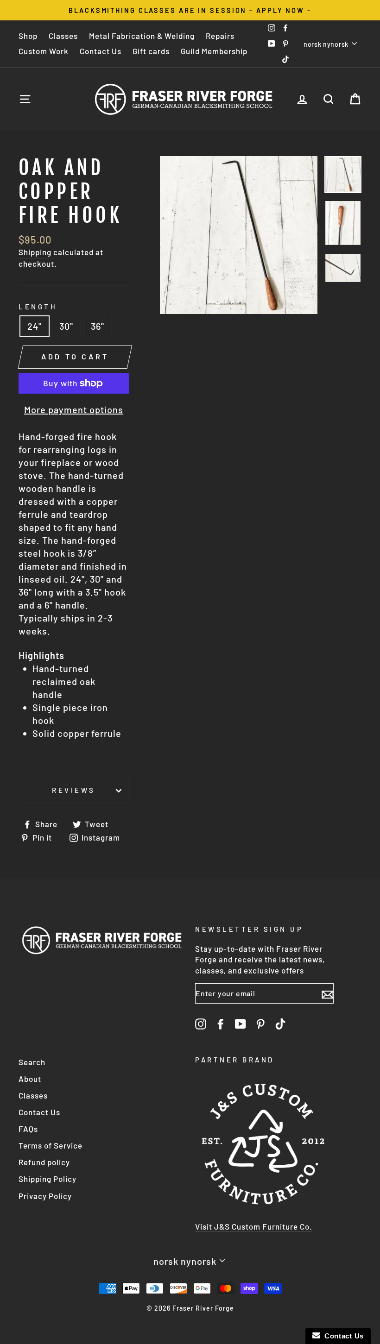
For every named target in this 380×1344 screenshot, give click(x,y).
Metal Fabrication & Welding (142, 35)
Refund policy (44, 1162)
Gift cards (151, 51)
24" (34, 326)
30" (66, 326)
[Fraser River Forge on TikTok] (280, 1023)
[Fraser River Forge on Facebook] (220, 1023)
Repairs (220, 35)
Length (38, 306)
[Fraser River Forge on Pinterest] (260, 1023)
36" (97, 326)
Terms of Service (50, 1145)
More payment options (73, 409)
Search (32, 1062)
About (30, 1078)
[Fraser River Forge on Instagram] (200, 1023)
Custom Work (44, 51)
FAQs (28, 1128)
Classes (63, 35)
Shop (28, 35)
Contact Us (100, 51)
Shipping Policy (47, 1178)
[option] (190, 10)
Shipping (35, 252)
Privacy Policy (45, 1195)
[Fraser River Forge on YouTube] (240, 1023)
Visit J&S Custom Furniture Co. (253, 1226)
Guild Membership (214, 51)
